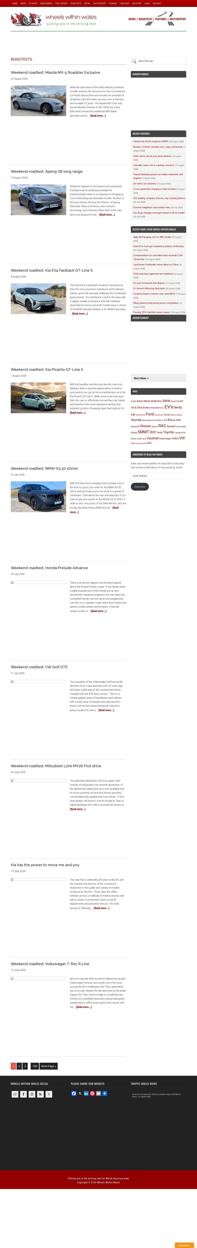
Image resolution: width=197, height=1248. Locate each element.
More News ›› (141, 378)
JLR (165, 420)
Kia (170, 420)
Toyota (168, 432)
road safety (181, 426)
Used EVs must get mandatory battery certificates (158, 246)
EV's (169, 406)
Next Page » (48, 1066)
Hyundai (136, 420)
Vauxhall (153, 438)
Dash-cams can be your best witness (152, 156)
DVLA (133, 407)
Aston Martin (143, 401)
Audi (153, 401)
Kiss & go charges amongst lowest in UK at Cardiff (159, 212)
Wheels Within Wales (54, 19)
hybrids (179, 415)
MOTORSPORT (178, 19)
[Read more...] (98, 116)
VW (182, 438)
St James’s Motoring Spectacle (149, 288)
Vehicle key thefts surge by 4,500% (150, 141)
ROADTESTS (145, 19)
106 (34, 1066)
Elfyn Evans (143, 407)
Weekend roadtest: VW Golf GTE (39, 667)
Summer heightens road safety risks (151, 207)
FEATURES (161, 19)
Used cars (141, 438)
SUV (153, 432)
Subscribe (139, 486)
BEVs (159, 401)
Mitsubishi (135, 426)
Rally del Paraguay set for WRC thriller (152, 237)
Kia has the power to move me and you (45, 865)
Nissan (145, 426)
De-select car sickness (144, 183)
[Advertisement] (98, 43)
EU (163, 408)
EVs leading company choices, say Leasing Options (159, 198)
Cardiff (179, 401)
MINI (178, 420)
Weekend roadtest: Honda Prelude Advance (49, 568)
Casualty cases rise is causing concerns (153, 165)
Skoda (134, 432)
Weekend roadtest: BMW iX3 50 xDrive (44, 468)
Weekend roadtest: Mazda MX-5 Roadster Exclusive (55, 72)
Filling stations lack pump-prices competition (156, 303)
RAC (162, 425)
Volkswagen (165, 438)
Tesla (159, 432)
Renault (171, 426)
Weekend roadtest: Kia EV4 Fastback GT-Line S (52, 270)
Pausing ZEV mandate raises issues (151, 312)
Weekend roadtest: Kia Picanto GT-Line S (47, 369)
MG (174, 420)
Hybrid (173, 415)
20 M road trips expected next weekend (153, 273)
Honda (166, 414)
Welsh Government (138, 443)
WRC (149, 443)
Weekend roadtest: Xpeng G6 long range (47, 171)
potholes (155, 427)
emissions (156, 407)
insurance (158, 420)
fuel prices (159, 415)
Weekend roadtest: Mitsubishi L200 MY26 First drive (56, 766)
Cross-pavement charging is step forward (154, 189)
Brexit (173, 401)
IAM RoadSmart (148, 420)
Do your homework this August (149, 283)
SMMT (143, 432)
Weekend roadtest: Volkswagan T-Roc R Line (50, 964)
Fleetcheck (140, 415)
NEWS (132, 19)
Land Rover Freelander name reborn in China (155, 264)
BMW (166, 401)
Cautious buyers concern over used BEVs (154, 293)
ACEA (133, 401)
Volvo (175, 438)
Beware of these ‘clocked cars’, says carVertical (157, 147)
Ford (150, 414)
